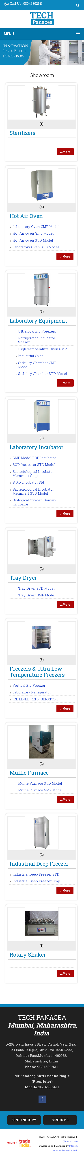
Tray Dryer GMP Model (36, 595)
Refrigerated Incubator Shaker (36, 340)
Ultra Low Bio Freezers (37, 331)
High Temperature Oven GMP (42, 349)
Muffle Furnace (29, 772)
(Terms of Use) (70, 1141)
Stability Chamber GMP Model (37, 364)
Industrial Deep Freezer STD (36, 874)
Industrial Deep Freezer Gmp (36, 881)
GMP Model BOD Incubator (34, 457)
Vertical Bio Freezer (29, 685)
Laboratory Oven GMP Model (36, 226)
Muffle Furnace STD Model (40, 783)
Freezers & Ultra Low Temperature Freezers (37, 671)
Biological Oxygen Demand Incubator (35, 502)
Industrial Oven (31, 355)
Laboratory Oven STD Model (36, 247)
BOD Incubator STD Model (34, 464)
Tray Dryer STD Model (36, 588)
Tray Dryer (23, 577)
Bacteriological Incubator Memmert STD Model (33, 491)
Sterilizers (22, 132)
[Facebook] (42, 1102)
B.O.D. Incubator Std (28, 482)
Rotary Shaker (28, 954)
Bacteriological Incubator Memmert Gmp (33, 473)
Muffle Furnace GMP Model (40, 790)
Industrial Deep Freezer (39, 863)
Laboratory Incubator (36, 447)
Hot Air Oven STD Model (33, 240)
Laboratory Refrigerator (32, 692)
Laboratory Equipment (38, 320)
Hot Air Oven (26, 216)
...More (65, 152)
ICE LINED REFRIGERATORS (35, 699)
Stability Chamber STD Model (42, 373)
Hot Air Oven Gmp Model (33, 233)
